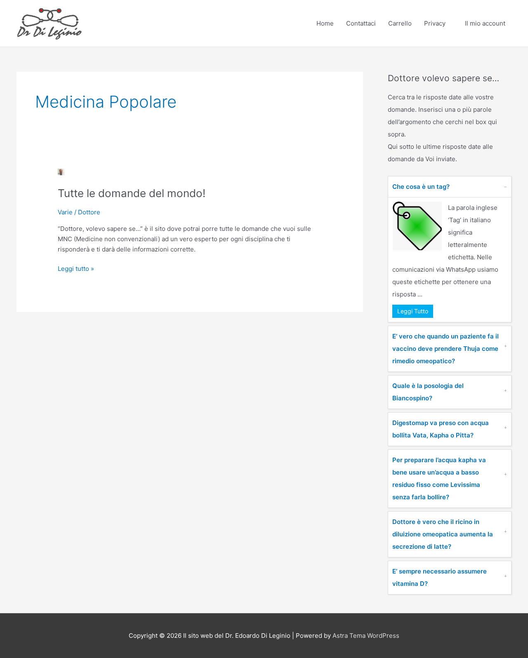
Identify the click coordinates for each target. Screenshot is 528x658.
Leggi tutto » (76, 268)
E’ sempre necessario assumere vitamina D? (439, 577)
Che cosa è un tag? (421, 186)
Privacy (435, 23)
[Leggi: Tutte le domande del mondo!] (61, 171)
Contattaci (361, 23)
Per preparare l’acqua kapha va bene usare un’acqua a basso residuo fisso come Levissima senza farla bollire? (439, 478)
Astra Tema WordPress (365, 635)
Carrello (400, 23)
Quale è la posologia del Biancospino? (428, 392)
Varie (65, 212)
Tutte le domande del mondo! (131, 193)
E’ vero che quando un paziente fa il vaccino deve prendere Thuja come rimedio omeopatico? (445, 348)
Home (325, 23)
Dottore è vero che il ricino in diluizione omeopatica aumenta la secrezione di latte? (442, 534)
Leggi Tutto (412, 311)
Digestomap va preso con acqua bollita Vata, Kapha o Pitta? (440, 429)
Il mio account (485, 23)
